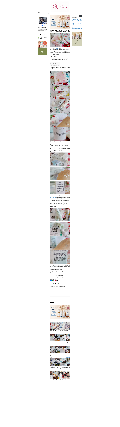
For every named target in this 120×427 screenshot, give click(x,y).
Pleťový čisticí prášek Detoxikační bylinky (55, 65)
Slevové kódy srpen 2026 (67, 13)
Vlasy (55, 13)
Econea (39, 37)
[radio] (57, 278)
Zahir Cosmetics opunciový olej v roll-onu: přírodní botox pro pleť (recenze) (76, 26)
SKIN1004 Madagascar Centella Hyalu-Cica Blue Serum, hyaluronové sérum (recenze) (65, 367)
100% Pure (57, 48)
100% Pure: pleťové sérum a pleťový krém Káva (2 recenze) (54, 330)
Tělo (53, 13)
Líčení (48, 13)
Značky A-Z (63, 13)
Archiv (71, 13)
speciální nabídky (56, 265)
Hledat (80, 15)
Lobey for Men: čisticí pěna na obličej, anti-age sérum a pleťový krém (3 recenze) (65, 380)
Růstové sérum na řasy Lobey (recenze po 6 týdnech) (65, 342)
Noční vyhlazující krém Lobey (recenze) (53, 379)
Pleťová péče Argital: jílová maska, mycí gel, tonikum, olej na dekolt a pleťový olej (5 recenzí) (54, 355)
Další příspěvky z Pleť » (68, 357)
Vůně (57, 13)
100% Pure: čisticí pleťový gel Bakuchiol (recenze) (64, 330)
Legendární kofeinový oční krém (54, 64)
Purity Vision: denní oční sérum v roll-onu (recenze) (54, 342)
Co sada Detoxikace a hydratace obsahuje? (54, 63)
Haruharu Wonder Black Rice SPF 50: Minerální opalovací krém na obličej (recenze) (77, 21)
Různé (60, 13)
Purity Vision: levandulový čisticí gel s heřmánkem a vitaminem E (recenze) (65, 354)
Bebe (72, 20)
